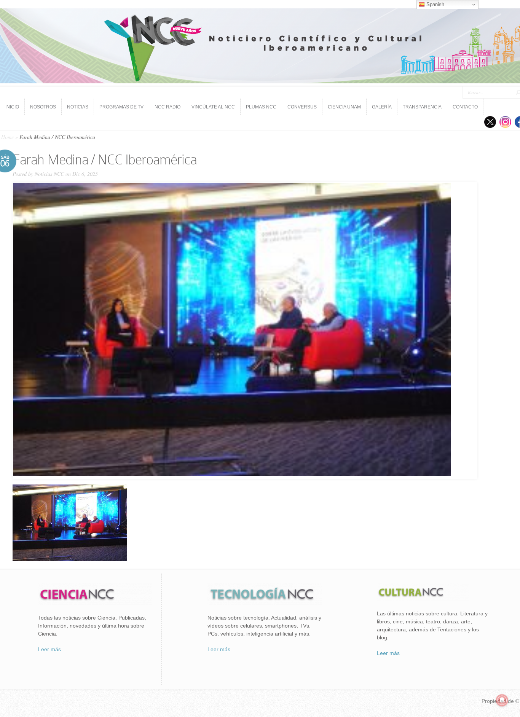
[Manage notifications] (502, 700)
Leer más (49, 649)
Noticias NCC (49, 173)
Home (7, 136)
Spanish (434, 4)
